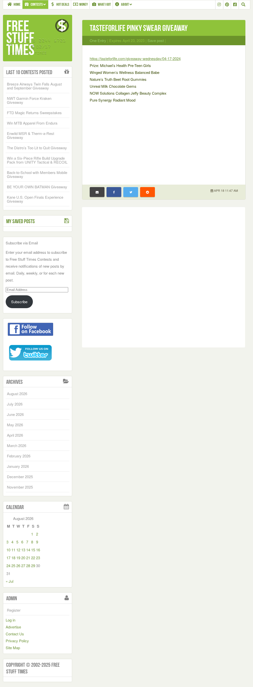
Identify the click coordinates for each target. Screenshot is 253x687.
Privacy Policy (17, 640)
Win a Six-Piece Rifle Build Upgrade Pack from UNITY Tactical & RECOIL (37, 160)
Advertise (13, 626)
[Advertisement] (164, 140)
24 (8, 565)
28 (28, 565)
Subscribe (19, 301)
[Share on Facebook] (113, 192)
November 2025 (20, 487)
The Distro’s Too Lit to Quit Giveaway (37, 147)
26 (18, 565)
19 (18, 557)
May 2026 (15, 424)
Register (14, 610)
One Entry (98, 40)
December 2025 (20, 476)
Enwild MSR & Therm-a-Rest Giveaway (30, 135)
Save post (156, 40)
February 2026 (18, 455)
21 (28, 557)
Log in (10, 620)
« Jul (9, 581)
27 (23, 565)
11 (13, 549)
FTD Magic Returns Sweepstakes (34, 112)
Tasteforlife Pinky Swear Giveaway (139, 28)
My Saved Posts (20, 221)
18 (13, 557)
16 (38, 549)
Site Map (13, 647)
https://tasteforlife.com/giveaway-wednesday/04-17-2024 (135, 58)
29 (33, 565)
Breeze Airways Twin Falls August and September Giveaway (34, 85)
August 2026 (17, 393)
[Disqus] (163, 276)
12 (18, 549)
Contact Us (15, 633)
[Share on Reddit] (147, 192)
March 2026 (16, 445)
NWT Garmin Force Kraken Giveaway (29, 100)
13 (23, 549)
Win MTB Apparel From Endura (32, 123)
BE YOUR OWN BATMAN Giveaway (37, 186)
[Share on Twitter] (130, 192)
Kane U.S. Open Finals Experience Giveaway (35, 199)
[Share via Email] (97, 192)
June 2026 (15, 414)
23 (38, 557)
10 (8, 549)
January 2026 (18, 466)
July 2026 (14, 404)
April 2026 (15, 435)
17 (8, 557)
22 (33, 557)
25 (13, 565)
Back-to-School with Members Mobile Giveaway (37, 174)
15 (33, 549)
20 (23, 557)
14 (28, 549)
